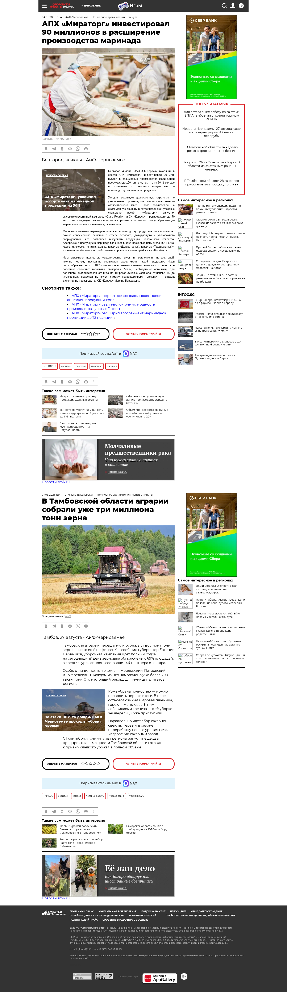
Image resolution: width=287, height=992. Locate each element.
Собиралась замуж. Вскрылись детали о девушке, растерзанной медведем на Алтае (217, 264)
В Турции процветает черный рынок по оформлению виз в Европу (218, 301)
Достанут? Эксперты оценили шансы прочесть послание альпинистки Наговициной (220, 237)
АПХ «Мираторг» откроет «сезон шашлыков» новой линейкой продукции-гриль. (114, 298)
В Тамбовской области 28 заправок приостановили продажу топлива (211, 182)
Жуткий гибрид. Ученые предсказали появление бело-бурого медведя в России (220, 603)
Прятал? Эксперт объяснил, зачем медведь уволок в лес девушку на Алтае (218, 251)
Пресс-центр (178, 911)
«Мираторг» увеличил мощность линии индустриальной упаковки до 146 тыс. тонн (82, 413)
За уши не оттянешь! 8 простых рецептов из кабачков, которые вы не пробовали (220, 278)
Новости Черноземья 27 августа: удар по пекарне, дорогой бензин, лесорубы (211, 132)
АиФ (68, 616)
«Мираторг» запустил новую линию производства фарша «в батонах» (146, 400)
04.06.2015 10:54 (52, 17)
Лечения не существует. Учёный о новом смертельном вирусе (218, 615)
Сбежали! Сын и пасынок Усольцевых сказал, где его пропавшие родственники (220, 631)
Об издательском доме (206, 911)
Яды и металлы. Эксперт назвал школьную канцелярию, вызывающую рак (216, 589)
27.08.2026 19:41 (51, 494)
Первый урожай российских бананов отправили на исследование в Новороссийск (80, 829)
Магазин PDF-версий (142, 915)
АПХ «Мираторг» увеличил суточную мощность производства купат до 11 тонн (111, 306)
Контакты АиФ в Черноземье (118, 911)
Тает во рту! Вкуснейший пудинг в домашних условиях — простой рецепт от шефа (218, 209)
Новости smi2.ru (56, 482)
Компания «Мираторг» (56, 138)
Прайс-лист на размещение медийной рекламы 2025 (200, 915)
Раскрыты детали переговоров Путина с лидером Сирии (215, 357)
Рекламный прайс (82, 911)
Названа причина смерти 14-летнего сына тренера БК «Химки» (218, 329)
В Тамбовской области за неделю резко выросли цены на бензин (212, 149)
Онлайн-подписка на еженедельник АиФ (97, 915)
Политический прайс (84, 920)
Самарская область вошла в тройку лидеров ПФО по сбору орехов (146, 829)
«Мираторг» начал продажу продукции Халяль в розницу (79, 398)
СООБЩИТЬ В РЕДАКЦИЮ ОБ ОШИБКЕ (125, 920)
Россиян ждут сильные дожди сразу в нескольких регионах (219, 315)
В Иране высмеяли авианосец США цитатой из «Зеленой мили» (218, 343)
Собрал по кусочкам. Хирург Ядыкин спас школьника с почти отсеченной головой (220, 658)
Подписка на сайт (153, 911)
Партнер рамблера (128, 976)
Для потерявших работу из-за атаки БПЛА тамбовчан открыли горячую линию (211, 115)
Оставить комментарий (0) (143, 334)
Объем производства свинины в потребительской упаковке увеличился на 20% (147, 413)
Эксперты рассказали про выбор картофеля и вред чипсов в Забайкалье (81, 843)
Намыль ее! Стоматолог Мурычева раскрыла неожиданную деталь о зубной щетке (218, 645)
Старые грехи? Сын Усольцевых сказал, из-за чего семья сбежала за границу (219, 223)
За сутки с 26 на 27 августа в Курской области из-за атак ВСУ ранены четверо (212, 166)
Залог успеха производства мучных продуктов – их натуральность (78, 427)
